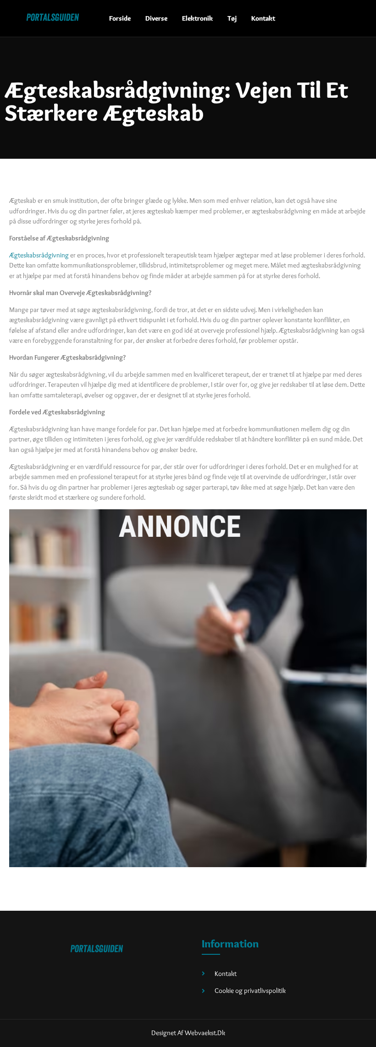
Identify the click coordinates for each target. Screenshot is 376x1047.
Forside (120, 18)
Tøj (232, 18)
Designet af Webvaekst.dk (188, 1033)
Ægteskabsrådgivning (39, 255)
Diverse (156, 18)
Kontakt (263, 18)
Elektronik (197, 18)
